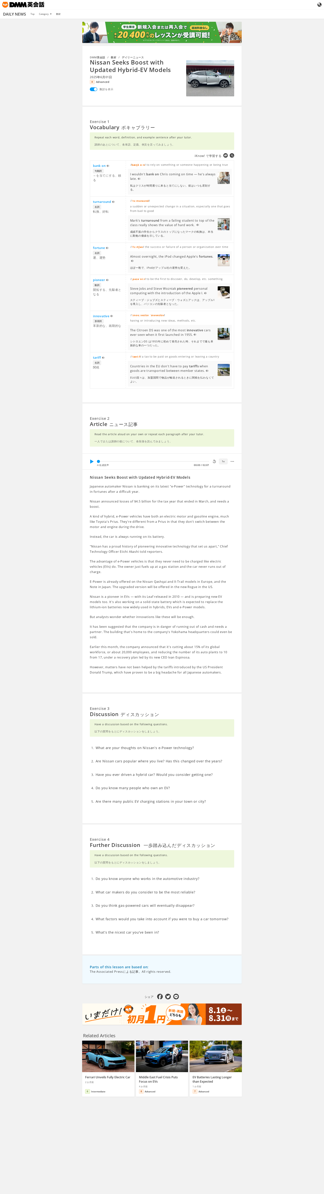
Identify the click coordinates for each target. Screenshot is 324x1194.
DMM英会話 (97, 57)
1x (223, 461)
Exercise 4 (100, 839)
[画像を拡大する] (210, 78)
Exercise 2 (100, 418)
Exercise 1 (100, 121)
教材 (58, 14)
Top (32, 14)
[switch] (93, 89)
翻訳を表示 (106, 89)
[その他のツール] (232, 461)
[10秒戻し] (214, 461)
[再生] (91, 461)
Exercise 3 (100, 708)
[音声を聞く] (108, 166)
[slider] (98, 461)
